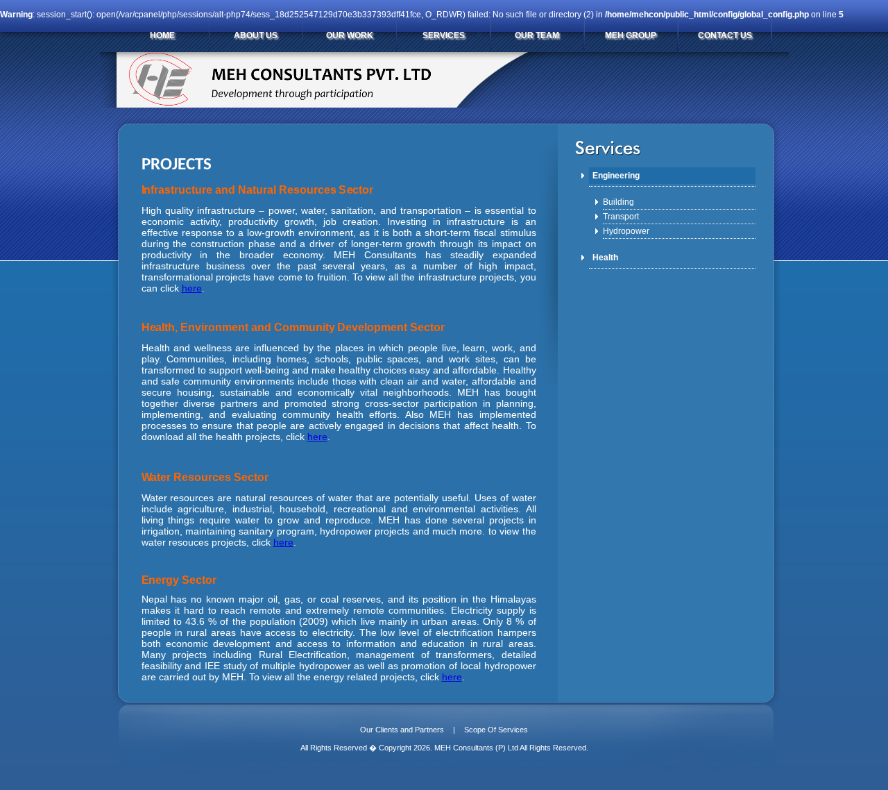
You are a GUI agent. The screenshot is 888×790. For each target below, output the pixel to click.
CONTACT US (725, 35)
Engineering (616, 175)
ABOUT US (256, 35)
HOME (162, 35)
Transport (621, 216)
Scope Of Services (496, 729)
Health (605, 257)
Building (618, 202)
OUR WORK (349, 35)
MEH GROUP (630, 35)
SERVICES (443, 35)
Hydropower (626, 231)
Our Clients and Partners (402, 729)
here (192, 288)
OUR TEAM (537, 35)
